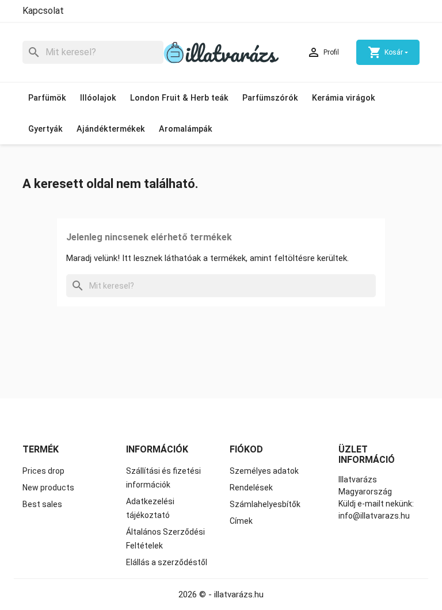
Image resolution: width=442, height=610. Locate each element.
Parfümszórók (270, 98)
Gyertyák (45, 129)
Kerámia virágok (343, 98)
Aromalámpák (185, 129)
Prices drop (43, 470)
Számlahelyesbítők (265, 504)
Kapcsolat (43, 10)
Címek (241, 520)
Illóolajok (98, 98)
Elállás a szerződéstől (166, 562)
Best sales (42, 504)
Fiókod (246, 449)
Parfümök (47, 98)
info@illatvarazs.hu (374, 515)
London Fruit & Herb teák (179, 98)
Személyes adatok (264, 470)
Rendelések (251, 487)
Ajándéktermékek (111, 129)
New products (48, 487)
